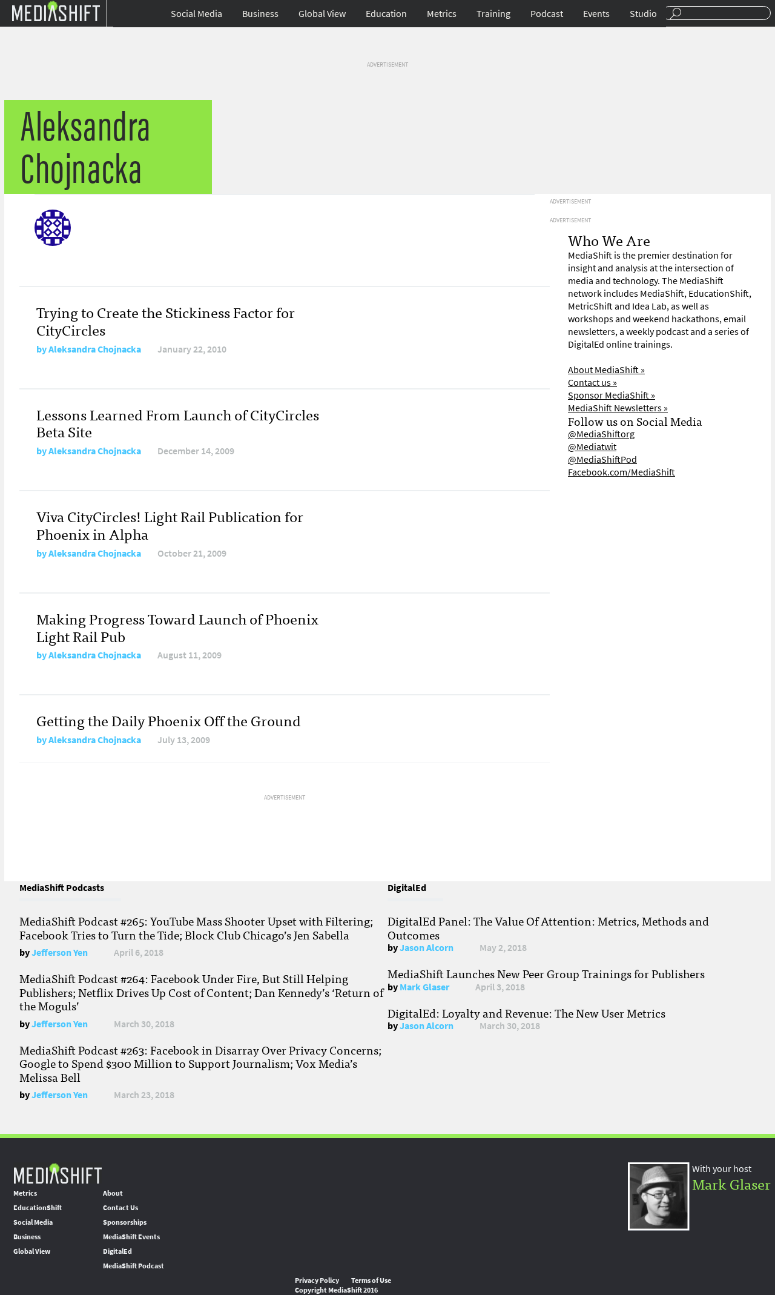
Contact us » (592, 382)
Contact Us (120, 1208)
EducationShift (37, 1208)
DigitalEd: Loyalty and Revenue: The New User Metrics (526, 1013)
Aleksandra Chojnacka (94, 349)
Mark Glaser (424, 987)
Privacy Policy (317, 1280)
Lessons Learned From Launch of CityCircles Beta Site (177, 422)
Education (386, 13)
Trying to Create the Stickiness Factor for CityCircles (165, 320)
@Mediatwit (592, 446)
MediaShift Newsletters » (618, 408)
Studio (643, 13)
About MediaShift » (606, 369)
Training (493, 13)
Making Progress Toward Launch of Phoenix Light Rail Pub (177, 627)
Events (596, 13)
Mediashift (56, 10)
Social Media (196, 13)
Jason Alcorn (426, 947)
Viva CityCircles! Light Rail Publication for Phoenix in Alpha (169, 524)
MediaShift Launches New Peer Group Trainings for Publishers (546, 973)
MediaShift (57, 1173)
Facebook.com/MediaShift (621, 472)
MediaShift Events (131, 1237)
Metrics (442, 13)
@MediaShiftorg (601, 434)
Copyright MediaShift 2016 (336, 1290)
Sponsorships (125, 1222)
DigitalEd (117, 1251)
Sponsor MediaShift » (611, 395)
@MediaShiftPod (602, 459)
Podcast (546, 13)
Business (260, 13)
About (113, 1193)
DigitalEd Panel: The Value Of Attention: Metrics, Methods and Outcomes (548, 927)
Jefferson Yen (59, 952)
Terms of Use (371, 1280)
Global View (322, 13)
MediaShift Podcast (133, 1266)
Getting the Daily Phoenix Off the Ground (168, 720)
